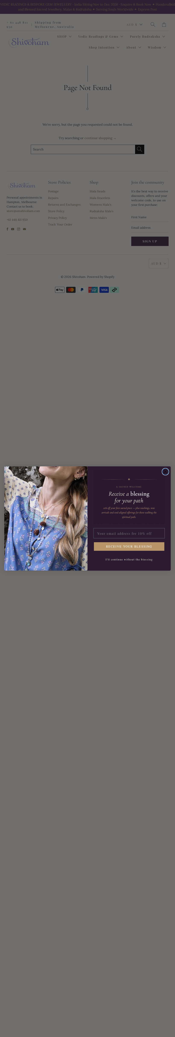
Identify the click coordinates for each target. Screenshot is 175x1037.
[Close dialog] (165, 471)
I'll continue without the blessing (129, 559)
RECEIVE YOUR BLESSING (129, 546)
